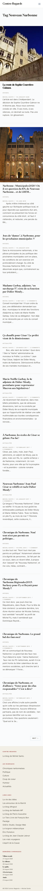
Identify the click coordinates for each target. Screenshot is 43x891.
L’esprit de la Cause (11, 843)
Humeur (6, 783)
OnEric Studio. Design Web (14, 825)
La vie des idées (10, 799)
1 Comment (33, 548)
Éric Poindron (8, 832)
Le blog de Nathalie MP (13, 810)
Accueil (6, 93)
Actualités (7, 343)
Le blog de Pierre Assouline (14, 814)
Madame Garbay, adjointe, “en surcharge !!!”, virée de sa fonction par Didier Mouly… (21, 289)
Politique (6, 772)
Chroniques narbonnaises (14, 768)
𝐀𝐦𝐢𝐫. (5, 877)
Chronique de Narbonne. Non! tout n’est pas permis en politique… (19, 535)
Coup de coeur (9, 779)
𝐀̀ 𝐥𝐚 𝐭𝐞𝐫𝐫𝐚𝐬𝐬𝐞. (8, 872)
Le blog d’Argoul (10, 807)
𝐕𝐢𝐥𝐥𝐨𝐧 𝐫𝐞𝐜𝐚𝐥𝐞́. (8, 856)
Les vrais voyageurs (11, 839)
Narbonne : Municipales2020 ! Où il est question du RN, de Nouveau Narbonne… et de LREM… (21, 189)
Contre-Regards (12, 3)
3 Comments (7, 449)
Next (34, 738)
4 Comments (7, 501)
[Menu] (39, 4)
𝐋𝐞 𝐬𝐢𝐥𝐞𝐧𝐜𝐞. (6, 861)
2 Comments (32, 301)
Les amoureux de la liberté (14, 803)
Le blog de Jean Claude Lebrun (16, 836)
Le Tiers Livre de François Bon (16, 817)
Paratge (6, 821)
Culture (6, 775)
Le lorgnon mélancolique (13, 828)
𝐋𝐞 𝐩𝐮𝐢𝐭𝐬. (6, 867)
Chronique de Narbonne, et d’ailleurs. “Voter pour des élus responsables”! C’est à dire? (19, 686)
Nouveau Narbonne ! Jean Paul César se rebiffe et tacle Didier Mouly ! (19, 487)
